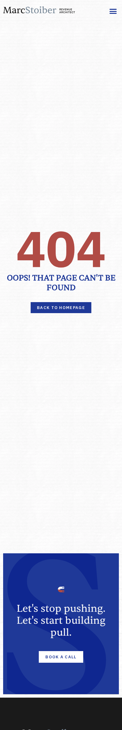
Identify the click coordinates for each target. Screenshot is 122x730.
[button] (113, 11)
